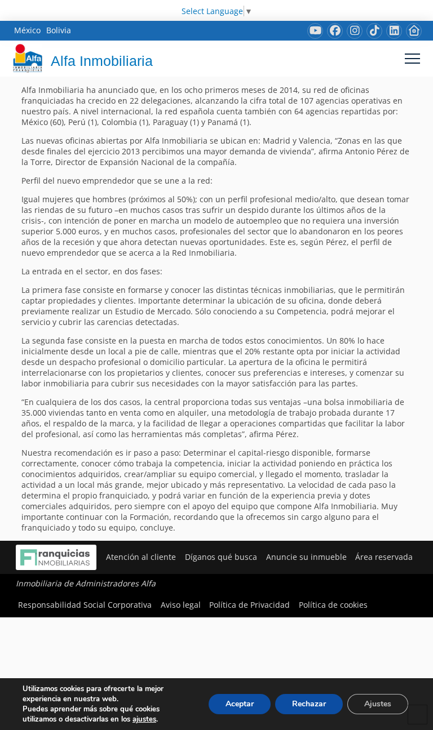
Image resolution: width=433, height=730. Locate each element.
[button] (412, 58)
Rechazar (309, 703)
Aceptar (240, 703)
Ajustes (377, 703)
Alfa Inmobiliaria (102, 61)
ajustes (144, 719)
